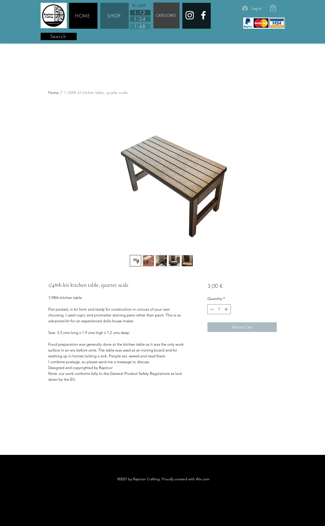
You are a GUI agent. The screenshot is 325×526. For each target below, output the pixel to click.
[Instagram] (189, 15)
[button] (273, 8)
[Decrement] (211, 309)
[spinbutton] (219, 309)
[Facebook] (203, 15)
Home (53, 92)
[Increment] (226, 309)
